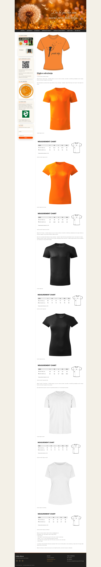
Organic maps (24, 119)
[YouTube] (22, 561)
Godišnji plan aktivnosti (59, 30)
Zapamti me (22, 135)
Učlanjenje (37, 30)
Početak (22, 30)
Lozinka (20, 131)
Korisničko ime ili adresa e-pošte (24, 127)
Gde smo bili (77, 30)
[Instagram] (17, 561)
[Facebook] (20, 561)
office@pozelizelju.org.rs (51, 559)
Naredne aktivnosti (46, 30)
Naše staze (69, 30)
